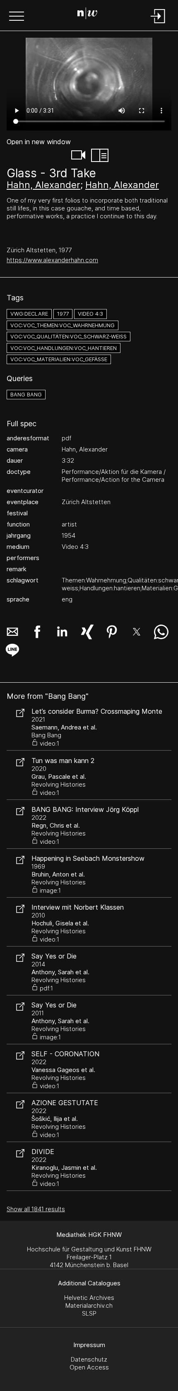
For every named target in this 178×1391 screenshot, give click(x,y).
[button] (16, 17)
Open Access (89, 1367)
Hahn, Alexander (43, 184)
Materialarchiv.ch (89, 1305)
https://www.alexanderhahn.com (52, 260)
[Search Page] (87, 14)
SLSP (89, 1313)
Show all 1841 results (36, 1209)
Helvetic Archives (89, 1298)
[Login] (158, 24)
